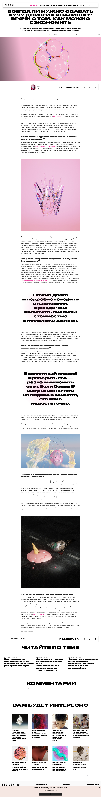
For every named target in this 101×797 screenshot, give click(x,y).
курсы (80, 5)
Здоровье (3, 34)
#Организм (23, 638)
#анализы (12, 638)
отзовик (32, 5)
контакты (41, 784)
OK (50, 794)
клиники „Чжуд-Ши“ (39, 614)
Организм (27, 34)
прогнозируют (57, 116)
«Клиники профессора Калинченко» (46, 146)
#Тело (11, 640)
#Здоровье (17, 638)
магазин (71, 5)
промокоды (45, 5)
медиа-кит (93, 784)
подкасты (59, 5)
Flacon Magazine (39, 87)
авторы (67, 784)
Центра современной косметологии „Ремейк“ (34, 280)
